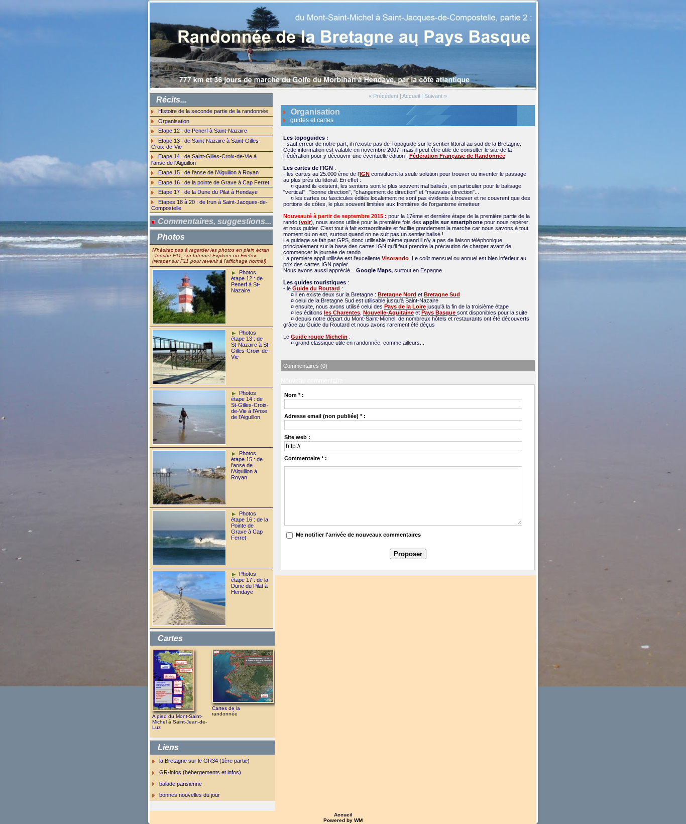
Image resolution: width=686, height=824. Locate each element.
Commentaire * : (305, 458)
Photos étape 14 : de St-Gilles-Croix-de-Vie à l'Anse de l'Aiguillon (250, 405)
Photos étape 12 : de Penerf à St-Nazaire (247, 281)
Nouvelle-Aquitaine (388, 313)
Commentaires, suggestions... (214, 221)
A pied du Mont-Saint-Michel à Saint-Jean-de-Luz (179, 721)
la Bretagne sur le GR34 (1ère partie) (204, 761)
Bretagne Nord (397, 294)
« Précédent (383, 96)
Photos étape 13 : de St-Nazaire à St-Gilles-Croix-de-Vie (250, 345)
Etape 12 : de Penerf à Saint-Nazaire (202, 131)
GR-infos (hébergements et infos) (200, 772)
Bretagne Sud (442, 294)
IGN (365, 174)
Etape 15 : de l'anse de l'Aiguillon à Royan (208, 172)
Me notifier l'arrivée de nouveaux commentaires (358, 535)
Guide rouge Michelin (319, 337)
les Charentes (342, 313)
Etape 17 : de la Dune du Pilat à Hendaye (208, 192)
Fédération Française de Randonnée (457, 156)
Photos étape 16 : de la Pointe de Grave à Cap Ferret (249, 525)
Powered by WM (343, 820)
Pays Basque (439, 313)
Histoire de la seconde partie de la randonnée (213, 111)
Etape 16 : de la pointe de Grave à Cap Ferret (213, 182)
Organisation (173, 121)
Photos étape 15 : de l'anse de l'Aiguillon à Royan (247, 465)
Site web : (297, 437)
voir (306, 222)
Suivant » (435, 96)
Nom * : (294, 395)
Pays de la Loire (405, 306)
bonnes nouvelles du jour (189, 795)
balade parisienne (180, 784)
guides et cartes (311, 120)
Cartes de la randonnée (226, 710)
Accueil (411, 96)
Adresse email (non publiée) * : (325, 416)
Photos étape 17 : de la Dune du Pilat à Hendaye (249, 583)
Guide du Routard (316, 288)
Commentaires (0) (305, 366)
